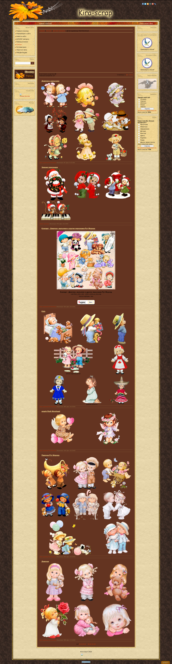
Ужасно (143, 107)
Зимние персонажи (50, 167)
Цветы (142, 135)
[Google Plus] (153, 3)
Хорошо (143, 101)
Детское (143, 131)
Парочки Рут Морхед (50, 455)
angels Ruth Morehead (51, 411)
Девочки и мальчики (50, 81)
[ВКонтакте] (143, 3)
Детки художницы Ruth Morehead (48, 162)
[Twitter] (145, 3)
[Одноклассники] (148, 3)
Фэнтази (143, 133)
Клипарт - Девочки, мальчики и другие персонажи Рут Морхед (68, 228)
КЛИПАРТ (49, 23)
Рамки (142, 140)
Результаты (141, 110)
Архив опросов (151, 110)
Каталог (49, 31)
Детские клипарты (59, 31)
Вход (151, 23)
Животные (143, 126)
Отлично (143, 99)
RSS (18, 23)
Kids (43, 311)
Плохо (143, 105)
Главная (41, 23)
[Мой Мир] (150, 3)
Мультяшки (144, 124)
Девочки (45, 561)
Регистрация (144, 23)
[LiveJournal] (155, 3)
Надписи (143, 138)
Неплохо (143, 103)
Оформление (144, 129)
